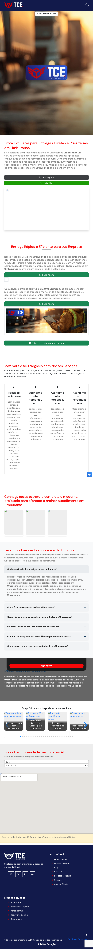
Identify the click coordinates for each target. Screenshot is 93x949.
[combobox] (46, 762)
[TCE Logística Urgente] (13, 5)
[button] (87, 5)
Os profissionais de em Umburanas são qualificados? (33, 626)
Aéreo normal (17, 910)
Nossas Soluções (62, 863)
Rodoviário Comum (19, 915)
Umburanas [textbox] (10, 765)
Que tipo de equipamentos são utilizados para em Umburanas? (39, 636)
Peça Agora (48, 177)
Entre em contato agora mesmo (48, 343)
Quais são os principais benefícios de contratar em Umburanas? (39, 617)
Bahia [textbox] (8, 762)
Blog (56, 867)
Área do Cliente (61, 884)
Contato (58, 880)
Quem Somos (60, 859)
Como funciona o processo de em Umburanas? (31, 607)
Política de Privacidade (78, 939)
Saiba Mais (48, 183)
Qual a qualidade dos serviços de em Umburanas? (32, 569)
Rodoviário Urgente (20, 906)
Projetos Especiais (62, 875)
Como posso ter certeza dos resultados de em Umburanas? (37, 646)
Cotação (58, 871)
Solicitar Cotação (47, 944)
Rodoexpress (17, 902)
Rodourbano (16, 919)
